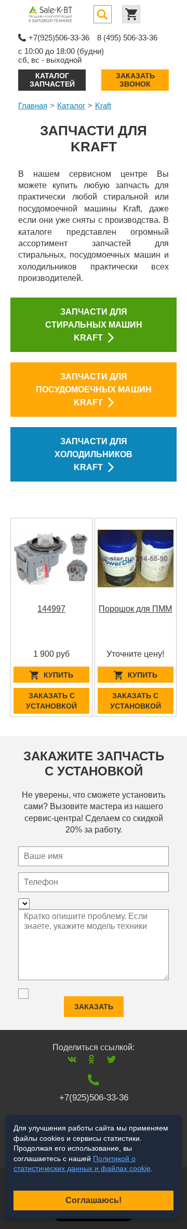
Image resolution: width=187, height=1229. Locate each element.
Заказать (93, 1006)
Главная (32, 105)
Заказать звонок (135, 80)
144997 (51, 608)
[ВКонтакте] (72, 1059)
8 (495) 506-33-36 (127, 37)
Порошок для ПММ (135, 608)
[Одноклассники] (92, 1059)
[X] (111, 1059)
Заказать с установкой (51, 700)
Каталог (71, 105)
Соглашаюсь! (93, 1200)
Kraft (103, 105)
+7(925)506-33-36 (59, 37)
